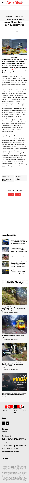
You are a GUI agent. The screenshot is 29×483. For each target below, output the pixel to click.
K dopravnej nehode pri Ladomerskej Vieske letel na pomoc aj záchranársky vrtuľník (19, 249)
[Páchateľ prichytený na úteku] (5, 256)
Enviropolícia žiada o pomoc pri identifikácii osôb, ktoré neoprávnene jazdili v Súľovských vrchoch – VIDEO (13, 308)
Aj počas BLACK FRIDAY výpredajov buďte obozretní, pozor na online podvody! (18, 271)
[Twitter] (12, 194)
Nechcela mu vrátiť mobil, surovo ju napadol (7, 179)
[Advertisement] (14, 216)
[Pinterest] (16, 194)
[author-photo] (3, 312)
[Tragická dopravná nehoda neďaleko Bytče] (14, 324)
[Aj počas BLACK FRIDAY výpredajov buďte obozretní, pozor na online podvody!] (5, 271)
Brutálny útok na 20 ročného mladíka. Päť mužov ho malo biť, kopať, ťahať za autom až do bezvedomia (19, 242)
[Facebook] (9, 194)
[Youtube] (7, 423)
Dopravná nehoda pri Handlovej (21, 178)
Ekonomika (9, 16)
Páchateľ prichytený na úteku (18, 256)
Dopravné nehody (6, 448)
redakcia (17, 32)
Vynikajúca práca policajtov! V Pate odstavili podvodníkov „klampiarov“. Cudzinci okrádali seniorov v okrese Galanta (19, 264)
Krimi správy (19, 16)
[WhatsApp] (19, 194)
